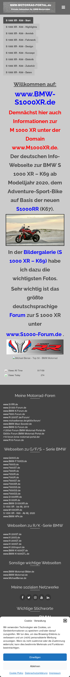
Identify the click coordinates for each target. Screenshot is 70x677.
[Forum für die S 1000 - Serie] (35, 346)
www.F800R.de (11, 470)
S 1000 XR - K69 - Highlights (21, 26)
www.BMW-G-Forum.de (15, 427)
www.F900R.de (11, 477)
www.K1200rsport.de (14, 547)
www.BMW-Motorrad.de (15, 574)
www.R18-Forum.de (13, 440)
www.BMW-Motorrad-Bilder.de (18, 571)
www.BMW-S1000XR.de (15, 503)
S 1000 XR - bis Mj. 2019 (16, 506)
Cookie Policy (16, 673)
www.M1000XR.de (12, 509)
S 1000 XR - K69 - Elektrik (20, 59)
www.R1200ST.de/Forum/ (16, 417)
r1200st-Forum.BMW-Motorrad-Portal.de (24, 430)
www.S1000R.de (11, 500)
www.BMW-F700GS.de (15, 461)
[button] (65, 620)
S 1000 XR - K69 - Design (19, 46)
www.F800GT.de (11, 480)
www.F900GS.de (12, 493)
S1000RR (27, 209)
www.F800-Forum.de (14, 414)
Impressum (55, 673)
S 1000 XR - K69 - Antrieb (20, 33)
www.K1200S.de (11, 537)
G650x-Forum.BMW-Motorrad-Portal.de (23, 433)
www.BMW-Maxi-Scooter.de (17, 423)
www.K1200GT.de (12, 540)
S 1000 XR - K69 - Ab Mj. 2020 (19, 513)
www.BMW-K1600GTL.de (16, 553)
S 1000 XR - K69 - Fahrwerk (21, 39)
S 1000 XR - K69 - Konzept (20, 52)
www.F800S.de (11, 464)
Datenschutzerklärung (36, 673)
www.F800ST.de (11, 467)
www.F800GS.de (12, 487)
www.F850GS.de (12, 490)
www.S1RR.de (10, 404)
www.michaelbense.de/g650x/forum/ (22, 420)
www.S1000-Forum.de (14, 407)
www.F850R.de (11, 474)
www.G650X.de (11, 457)
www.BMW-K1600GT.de (15, 550)
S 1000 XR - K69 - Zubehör (20, 65)
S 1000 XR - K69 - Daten (19, 72)
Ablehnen (35, 666)
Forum (17, 315)
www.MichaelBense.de (14, 578)
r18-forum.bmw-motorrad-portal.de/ (21, 436)
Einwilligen (35, 657)
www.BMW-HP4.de (13, 516)
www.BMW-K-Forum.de (15, 410)
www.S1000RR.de (12, 496)
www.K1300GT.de (12, 543)
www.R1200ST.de (12, 534)
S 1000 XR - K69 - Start (18, 20)
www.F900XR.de (11, 483)
